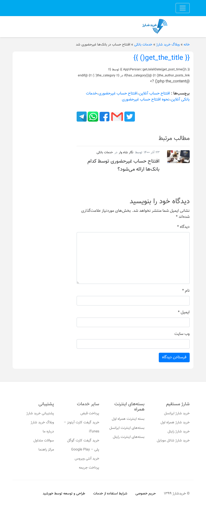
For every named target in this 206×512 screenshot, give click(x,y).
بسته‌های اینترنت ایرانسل (126, 428)
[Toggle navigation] (183, 8)
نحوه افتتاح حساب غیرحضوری (145, 99)
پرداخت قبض (89, 413)
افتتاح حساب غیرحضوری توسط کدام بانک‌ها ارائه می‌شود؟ (123, 165)
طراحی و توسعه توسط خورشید (64, 493)
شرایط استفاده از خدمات (110, 493)
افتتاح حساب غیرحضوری (117, 93)
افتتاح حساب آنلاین (154, 93)
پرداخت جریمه (89, 468)
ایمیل (184, 313)
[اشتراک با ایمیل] (116, 117)
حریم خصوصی (145, 493)
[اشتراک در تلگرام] (82, 117)
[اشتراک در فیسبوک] (104, 117)
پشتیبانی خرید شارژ (40, 413)
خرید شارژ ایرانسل (177, 413)
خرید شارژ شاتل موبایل (173, 440)
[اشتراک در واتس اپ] (92, 117)
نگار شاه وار (126, 152)
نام (186, 291)
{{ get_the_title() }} (161, 58)
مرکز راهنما (46, 449)
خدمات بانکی (143, 44)
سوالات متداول (43, 440)
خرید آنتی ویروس (87, 459)
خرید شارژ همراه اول (175, 422)
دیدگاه (183, 227)
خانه (187, 44)
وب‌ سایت (182, 334)
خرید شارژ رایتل (179, 431)
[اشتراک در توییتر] (129, 117)
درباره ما (48, 431)
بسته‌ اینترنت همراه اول (128, 419)
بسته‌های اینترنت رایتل (128, 437)
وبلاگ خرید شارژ (168, 44)
